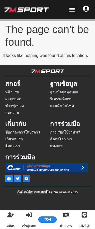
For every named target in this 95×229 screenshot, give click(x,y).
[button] (72, 9)
